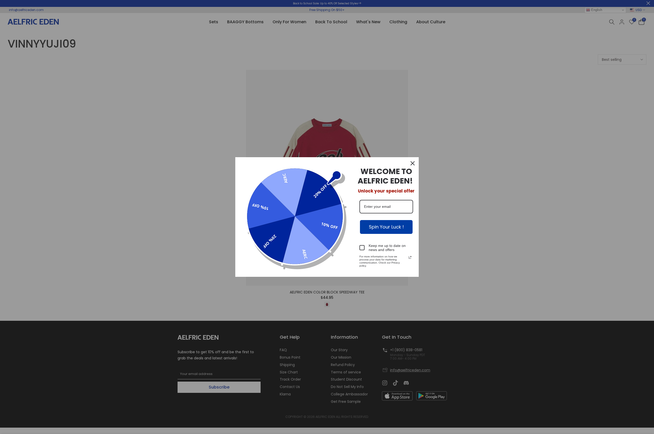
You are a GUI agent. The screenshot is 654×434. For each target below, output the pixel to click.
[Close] (412, 163)
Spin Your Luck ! (386, 227)
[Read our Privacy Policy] (410, 257)
